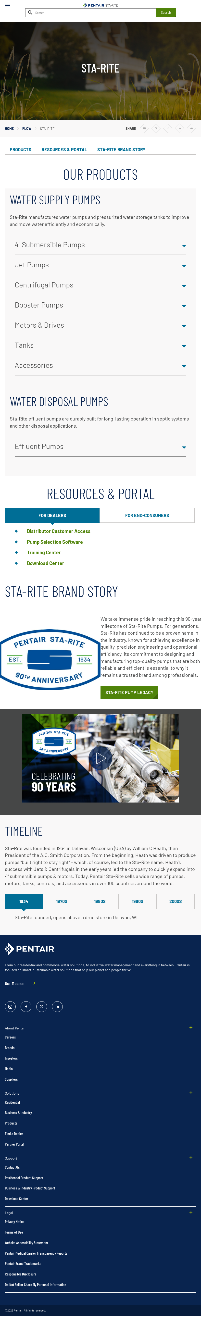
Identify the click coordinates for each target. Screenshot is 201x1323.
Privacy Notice (15, 1221)
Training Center (44, 552)
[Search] (30, 12)
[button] (100, 245)
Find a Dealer (14, 1133)
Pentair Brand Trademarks (23, 1263)
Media (9, 1068)
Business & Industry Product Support (30, 1188)
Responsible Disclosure (21, 1274)
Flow (26, 128)
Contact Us (12, 1167)
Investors (11, 1058)
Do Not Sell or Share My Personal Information (35, 1284)
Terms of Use (14, 1232)
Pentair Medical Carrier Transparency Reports (36, 1253)
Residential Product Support (24, 1177)
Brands (9, 1047)
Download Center (45, 563)
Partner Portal (14, 1144)
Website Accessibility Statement (26, 1242)
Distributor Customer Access (58, 531)
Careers (10, 1037)
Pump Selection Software (55, 542)
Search (166, 12)
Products (11, 1123)
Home (9, 128)
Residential (12, 1102)
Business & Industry (18, 1112)
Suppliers (11, 1079)
